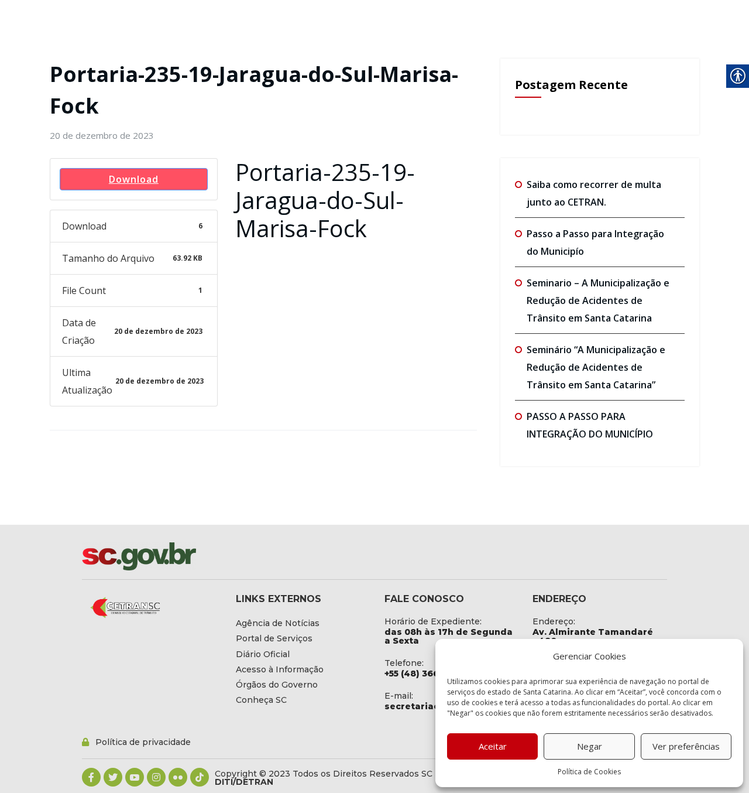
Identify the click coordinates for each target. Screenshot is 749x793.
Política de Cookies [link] (589, 772)
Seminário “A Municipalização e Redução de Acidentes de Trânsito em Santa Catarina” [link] (596, 367)
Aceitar (493, 746)
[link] (102, 135)
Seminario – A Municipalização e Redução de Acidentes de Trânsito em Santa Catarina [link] (598, 300)
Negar (589, 746)
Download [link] (134, 179)
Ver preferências (686, 746)
